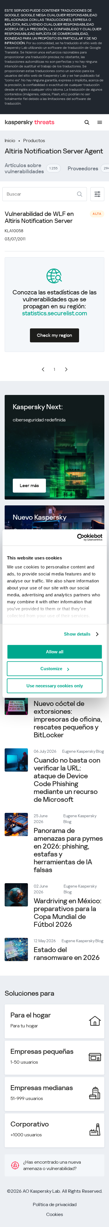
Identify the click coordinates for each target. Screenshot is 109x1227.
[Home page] (30, 122)
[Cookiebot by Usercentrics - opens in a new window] (77, 537)
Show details (77, 634)
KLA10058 (14, 230)
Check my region (54, 335)
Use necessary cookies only (54, 685)
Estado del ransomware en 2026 (67, 954)
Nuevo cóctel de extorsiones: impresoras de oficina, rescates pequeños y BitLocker (68, 719)
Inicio (10, 140)
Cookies (54, 1214)
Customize (51, 668)
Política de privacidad (54, 1204)
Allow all (54, 651)
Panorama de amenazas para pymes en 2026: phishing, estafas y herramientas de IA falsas (68, 850)
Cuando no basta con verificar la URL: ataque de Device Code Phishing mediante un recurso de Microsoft (67, 780)
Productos (34, 140)
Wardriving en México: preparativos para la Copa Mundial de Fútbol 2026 (67, 913)
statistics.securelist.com (54, 313)
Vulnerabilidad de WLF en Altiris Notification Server (39, 217)
